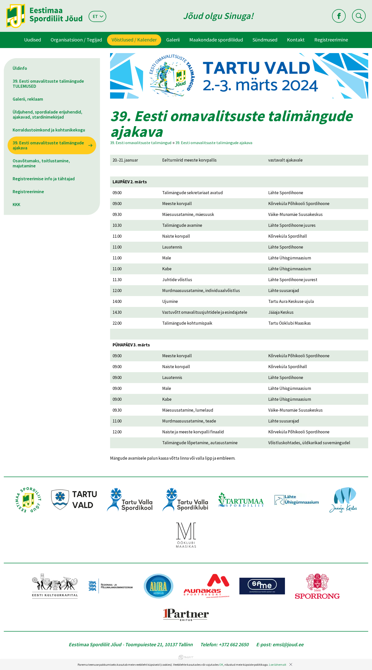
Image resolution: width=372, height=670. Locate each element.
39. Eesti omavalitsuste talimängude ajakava (48, 145)
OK (221, 664)
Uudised (32, 39)
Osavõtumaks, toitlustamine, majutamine (41, 163)
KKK (16, 204)
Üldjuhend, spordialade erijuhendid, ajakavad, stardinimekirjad (47, 114)
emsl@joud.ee (288, 644)
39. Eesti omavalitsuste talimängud (140, 142)
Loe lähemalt (277, 664)
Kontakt (296, 39)
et (95, 16)
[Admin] (1, 3)
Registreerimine (331, 39)
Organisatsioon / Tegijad (76, 39)
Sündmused (265, 39)
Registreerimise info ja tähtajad (44, 179)
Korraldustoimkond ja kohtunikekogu (49, 130)
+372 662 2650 (234, 644)
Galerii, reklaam (28, 99)
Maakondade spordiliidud (216, 39)
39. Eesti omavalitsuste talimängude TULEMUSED (48, 83)
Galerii (173, 39)
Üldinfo (20, 68)
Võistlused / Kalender (134, 39)
